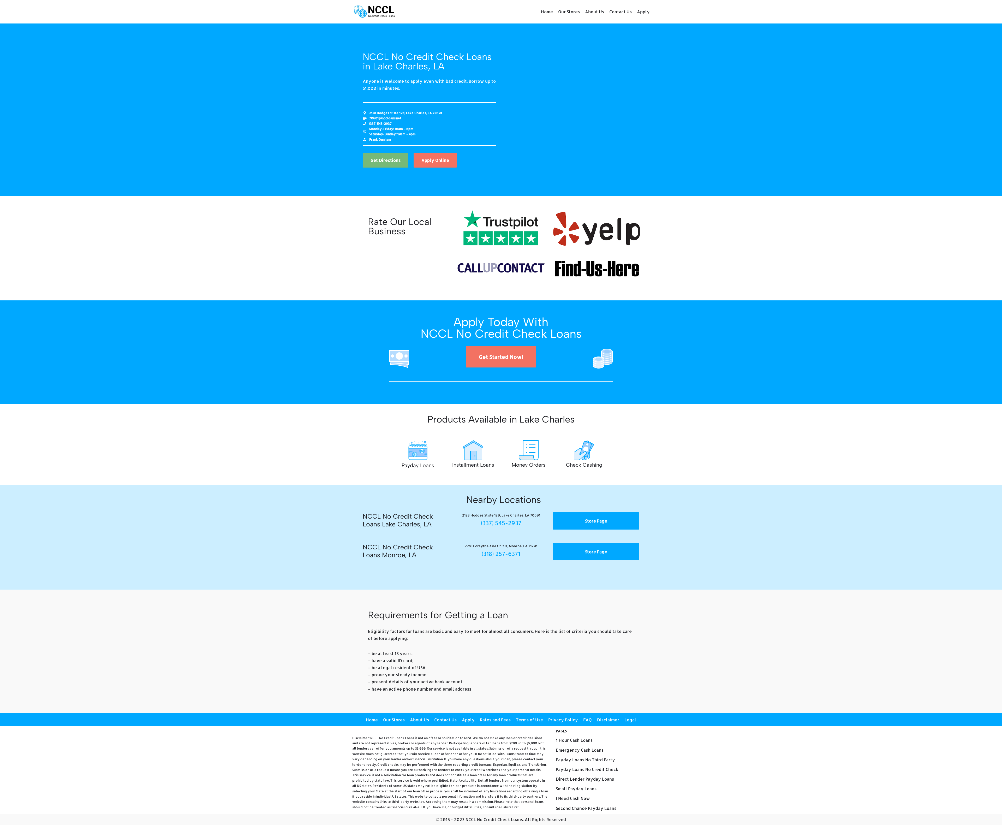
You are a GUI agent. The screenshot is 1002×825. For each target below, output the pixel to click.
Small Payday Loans (576, 788)
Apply (643, 11)
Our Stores (569, 11)
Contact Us (620, 11)
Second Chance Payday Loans (586, 808)
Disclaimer (608, 719)
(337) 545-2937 (501, 522)
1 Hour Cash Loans (574, 740)
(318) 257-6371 (501, 553)
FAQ (587, 719)
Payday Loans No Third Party (585, 759)
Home (547, 11)
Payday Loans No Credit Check (587, 769)
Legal (630, 719)
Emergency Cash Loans (580, 750)
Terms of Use (529, 719)
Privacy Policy (563, 719)
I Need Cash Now (573, 798)
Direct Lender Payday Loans (585, 779)
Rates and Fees (495, 719)
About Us (594, 11)
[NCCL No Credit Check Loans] (374, 12)
